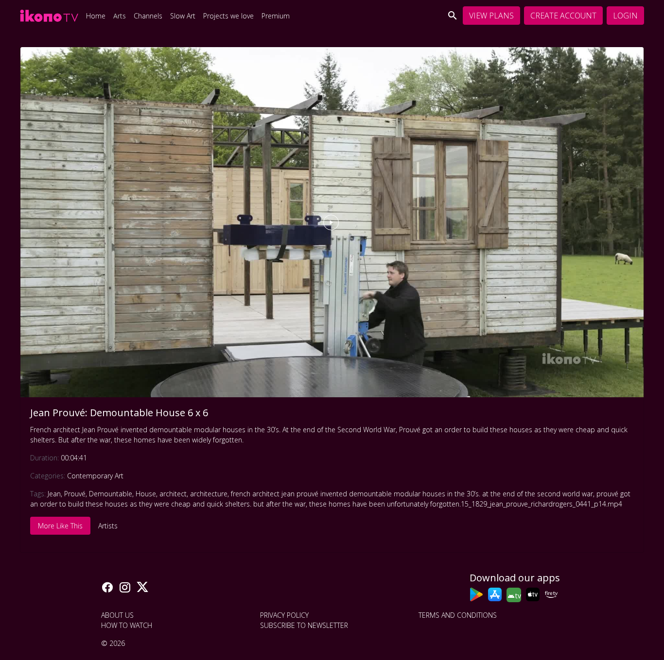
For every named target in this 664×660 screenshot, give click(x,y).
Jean (54, 493)
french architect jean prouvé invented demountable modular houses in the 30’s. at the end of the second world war (412, 493)
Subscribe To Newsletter (304, 625)
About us (117, 615)
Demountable (110, 493)
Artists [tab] (108, 525)
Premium (276, 15)
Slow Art (182, 15)
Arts (119, 15)
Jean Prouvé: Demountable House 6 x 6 (119, 412)
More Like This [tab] (60, 525)
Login (625, 15)
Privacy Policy (284, 615)
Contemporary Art (95, 475)
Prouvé (75, 493)
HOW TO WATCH (126, 625)
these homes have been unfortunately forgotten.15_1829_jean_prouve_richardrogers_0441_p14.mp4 (465, 503)
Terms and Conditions (458, 615)
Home (95, 15)
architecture (208, 493)
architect (173, 493)
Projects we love (228, 15)
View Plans (491, 15)
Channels (148, 15)
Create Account (563, 15)
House (146, 493)
